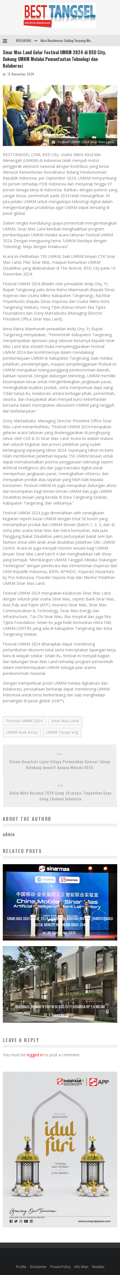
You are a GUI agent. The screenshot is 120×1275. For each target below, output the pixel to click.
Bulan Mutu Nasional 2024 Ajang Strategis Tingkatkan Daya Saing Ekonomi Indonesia (60, 796)
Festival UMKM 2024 (24, 720)
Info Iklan (81, 1266)
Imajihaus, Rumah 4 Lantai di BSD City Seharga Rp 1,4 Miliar (60, 1006)
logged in (35, 1054)
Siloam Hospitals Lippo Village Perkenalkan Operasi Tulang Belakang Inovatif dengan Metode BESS (59, 764)
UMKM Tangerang (62, 732)
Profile (21, 1266)
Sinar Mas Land (65, 720)
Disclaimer (38, 1266)
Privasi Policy (60, 1266)
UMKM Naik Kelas (22, 732)
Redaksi (98, 1266)
